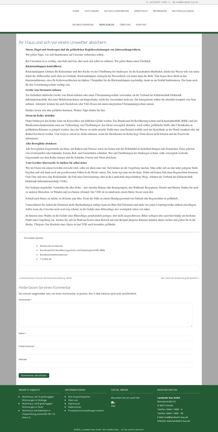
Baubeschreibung (83, 24)
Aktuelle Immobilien (116, 10)
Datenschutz (74, 406)
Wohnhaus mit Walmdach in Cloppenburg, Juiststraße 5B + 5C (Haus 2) (38, 414)
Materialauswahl (183, 10)
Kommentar (25, 299)
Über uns (125, 24)
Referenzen (160, 10)
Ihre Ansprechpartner (79, 396)
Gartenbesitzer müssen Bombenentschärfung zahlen (46, 278)
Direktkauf (141, 10)
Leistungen (92, 10)
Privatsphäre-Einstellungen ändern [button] (86, 410)
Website (23, 359)
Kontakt (141, 24)
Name (22, 333)
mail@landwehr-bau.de (187, 2)
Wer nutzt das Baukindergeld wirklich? (179, 278)
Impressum (74, 403)
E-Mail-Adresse (27, 346)
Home (76, 10)
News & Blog (106, 24)
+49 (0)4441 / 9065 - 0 (159, 2)
